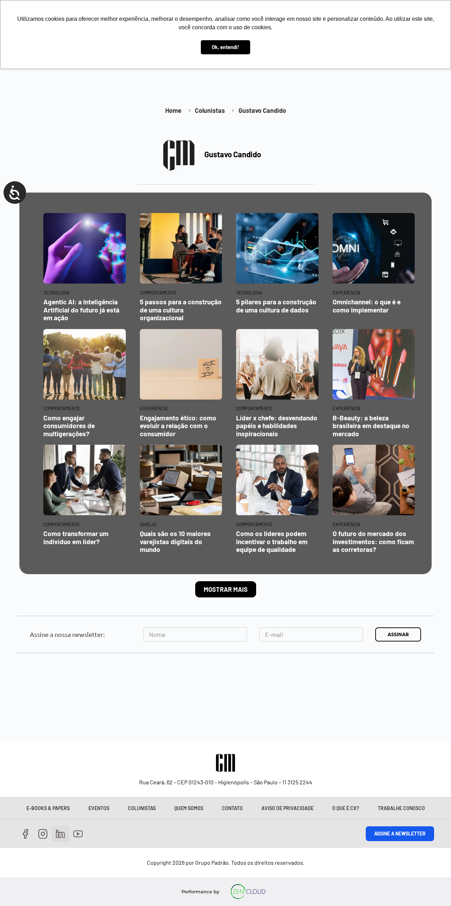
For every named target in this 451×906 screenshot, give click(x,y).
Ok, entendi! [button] (225, 47)
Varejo (148, 524)
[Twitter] (60, 834)
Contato (232, 808)
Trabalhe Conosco (401, 808)
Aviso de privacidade (287, 808)
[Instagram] (43, 834)
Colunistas (142, 808)
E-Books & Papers (48, 808)
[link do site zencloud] (248, 891)
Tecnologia (56, 293)
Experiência (346, 293)
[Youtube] (78, 834)
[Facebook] (25, 834)
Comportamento (158, 293)
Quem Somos (188, 808)
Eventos (98, 808)
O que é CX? (345, 808)
